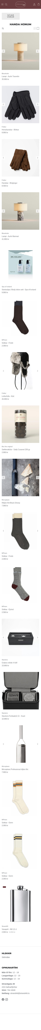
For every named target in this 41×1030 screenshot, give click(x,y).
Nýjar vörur (10, 16)
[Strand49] (20, 4)
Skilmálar (6, 957)
